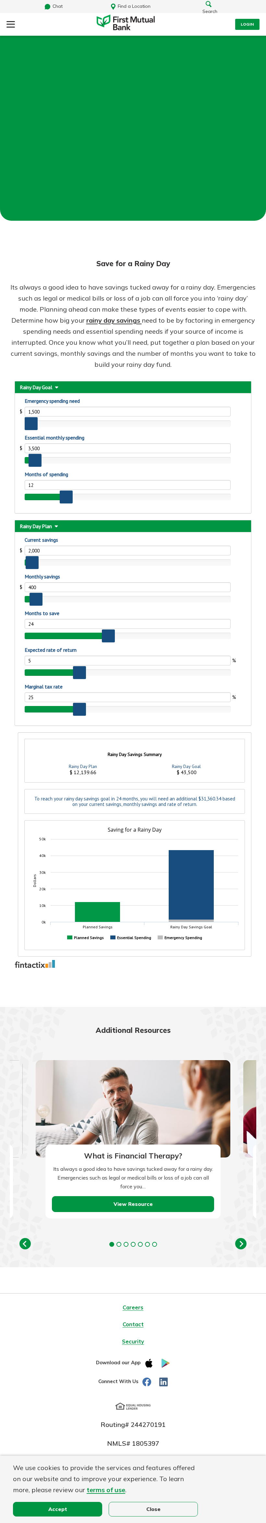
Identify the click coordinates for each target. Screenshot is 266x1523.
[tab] (111, 1244)
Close (153, 1509)
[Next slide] (241, 1243)
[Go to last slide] (25, 1243)
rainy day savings (114, 320)
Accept (57, 1509)
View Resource (133, 1204)
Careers (133, 1307)
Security (133, 1341)
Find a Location (134, 6)
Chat (58, 6)
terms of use (106, 1490)
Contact (133, 1324)
